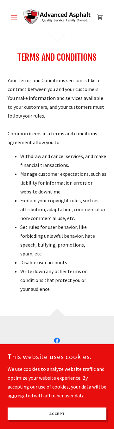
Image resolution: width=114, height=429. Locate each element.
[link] (57, 17)
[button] (15, 17)
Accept (57, 414)
